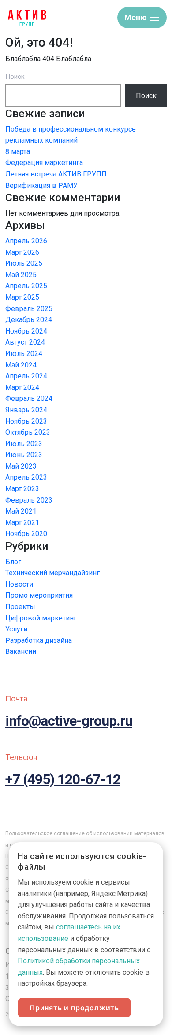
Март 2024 (22, 387)
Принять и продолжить (74, 1007)
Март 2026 (22, 252)
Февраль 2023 (28, 500)
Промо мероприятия (39, 595)
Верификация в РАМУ (41, 185)
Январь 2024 (26, 410)
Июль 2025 (23, 263)
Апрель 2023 (26, 477)
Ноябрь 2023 (26, 421)
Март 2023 (22, 488)
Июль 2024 (23, 353)
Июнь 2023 (23, 455)
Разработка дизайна (38, 640)
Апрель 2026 (26, 241)
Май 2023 (21, 466)
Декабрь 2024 (28, 320)
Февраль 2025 (28, 309)
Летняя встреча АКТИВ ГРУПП (56, 174)
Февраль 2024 (28, 398)
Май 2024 (21, 365)
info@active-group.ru (68, 720)
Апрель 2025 (26, 286)
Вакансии (20, 651)
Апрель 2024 (26, 376)
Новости (19, 584)
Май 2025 (21, 275)
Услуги (16, 629)
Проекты (20, 606)
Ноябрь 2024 (26, 331)
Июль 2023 (23, 444)
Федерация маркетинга (44, 162)
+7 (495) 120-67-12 (62, 779)
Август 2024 (25, 342)
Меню (135, 17)
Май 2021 (21, 511)
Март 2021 (22, 522)
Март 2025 (22, 297)
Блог (13, 562)
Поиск (15, 77)
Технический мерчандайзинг (52, 573)
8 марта (17, 151)
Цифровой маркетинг (41, 618)
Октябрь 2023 (27, 432)
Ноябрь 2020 (26, 533)
